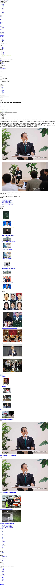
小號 (3, 116)
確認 (1, 100)
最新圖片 (3, 27)
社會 (2, 89)
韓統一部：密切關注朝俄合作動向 (6, 201)
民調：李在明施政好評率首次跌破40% (7, 525)
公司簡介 (3, 563)
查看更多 (3, 63)
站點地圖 (3, 48)
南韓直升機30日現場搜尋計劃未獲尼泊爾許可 (6, 419)
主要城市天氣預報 (4, 556)
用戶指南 (3, 56)
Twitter (3, 579)
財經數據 (3, 40)
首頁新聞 (1, 494)
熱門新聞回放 (2, 32)
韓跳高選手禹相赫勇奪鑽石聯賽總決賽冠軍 (7, 202)
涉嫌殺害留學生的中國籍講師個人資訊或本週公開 (7, 523)
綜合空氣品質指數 (2, 68)
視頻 (1, 29)
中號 (3, 117)
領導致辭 (3, 53)
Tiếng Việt (3, 574)
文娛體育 (1, 22)
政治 (2, 88)
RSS (2, 46)
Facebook (3, 12)
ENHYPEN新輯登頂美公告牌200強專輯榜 (7, 527)
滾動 (1, 16)
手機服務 (3, 47)
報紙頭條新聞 (2, 35)
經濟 (1, 19)
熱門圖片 (1, 375)
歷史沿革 (3, 54)
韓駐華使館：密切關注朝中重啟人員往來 (7, 204)
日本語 (3, 571)
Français (3, 573)
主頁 (1, 528)
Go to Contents (2, 0)
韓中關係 (3, 92)
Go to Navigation (6, 0)
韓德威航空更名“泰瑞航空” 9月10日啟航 (7, 526)
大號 (3, 118)
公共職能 (3, 52)
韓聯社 (1, 60)
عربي (2, 572)
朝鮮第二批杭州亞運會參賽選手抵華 (7, 200)
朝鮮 (1, 23)
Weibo (2, 577)
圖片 (1, 26)
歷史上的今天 (2, 36)
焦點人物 (3, 39)
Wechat (3, 11)
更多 (1, 374)
